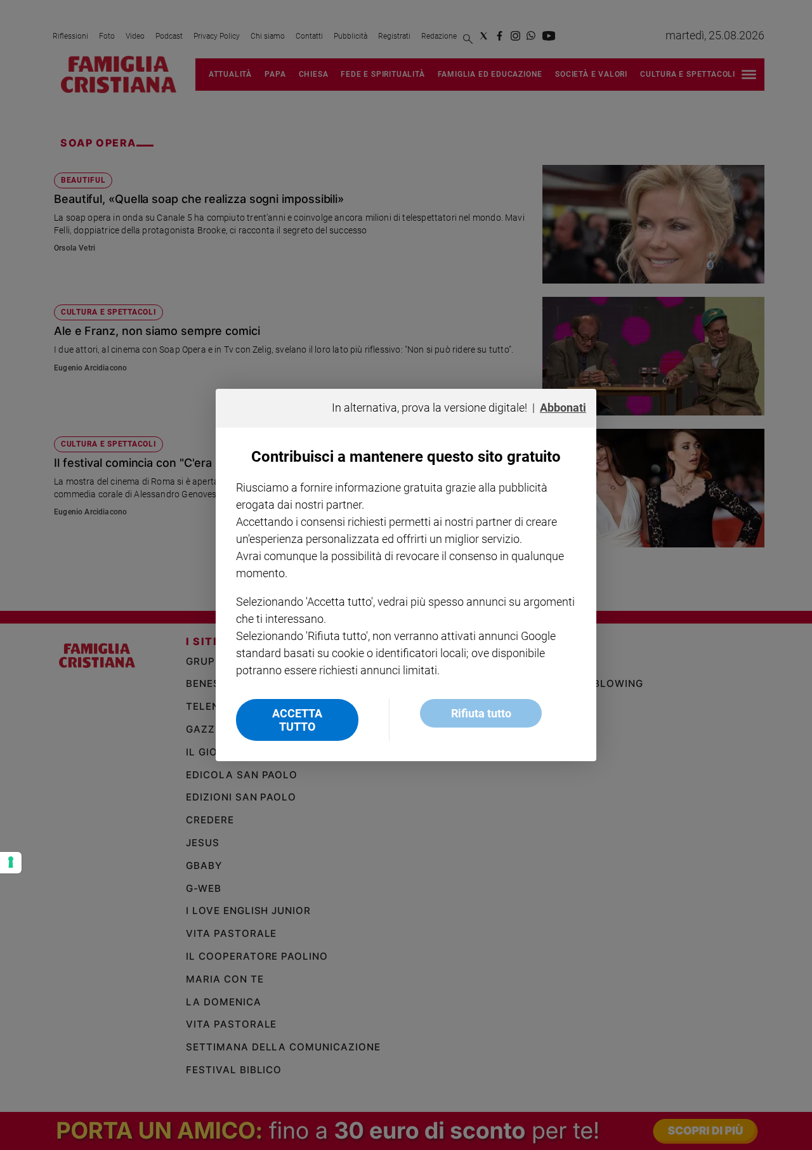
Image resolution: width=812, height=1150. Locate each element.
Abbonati (563, 407)
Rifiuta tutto (481, 713)
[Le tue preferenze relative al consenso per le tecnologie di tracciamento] (11, 862)
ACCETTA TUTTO (297, 720)
